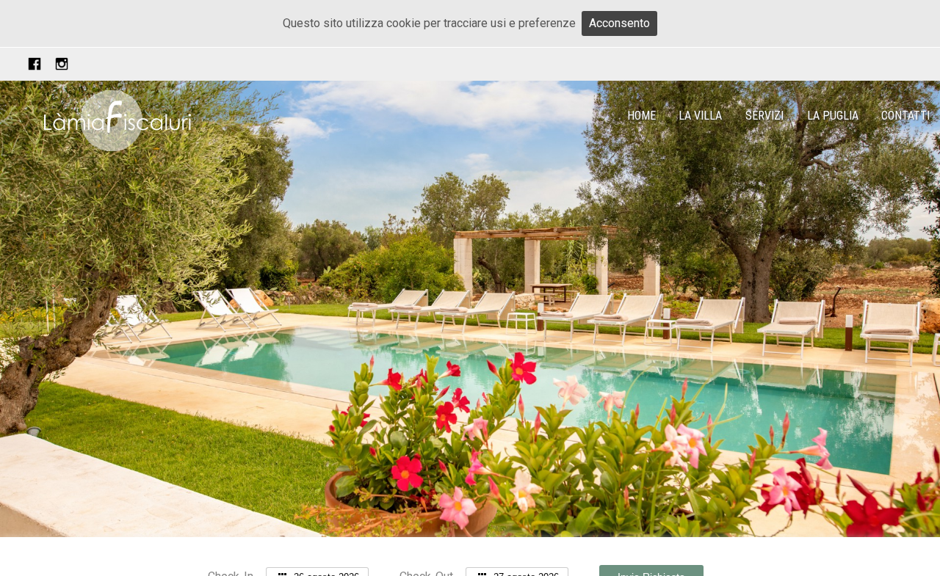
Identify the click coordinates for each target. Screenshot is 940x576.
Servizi (764, 116)
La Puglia (832, 116)
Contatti (905, 116)
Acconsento (619, 23)
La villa (700, 116)
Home (641, 116)
